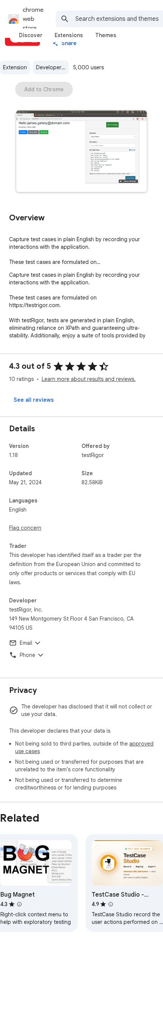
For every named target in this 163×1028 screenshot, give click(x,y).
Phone (27, 655)
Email (26, 643)
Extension (15, 67)
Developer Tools (52, 67)
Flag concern (25, 527)
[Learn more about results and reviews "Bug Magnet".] (19, 904)
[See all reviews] (33, 400)
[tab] (31, 35)
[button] (81, 152)
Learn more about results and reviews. (89, 379)
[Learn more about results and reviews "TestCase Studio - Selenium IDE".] (111, 904)
